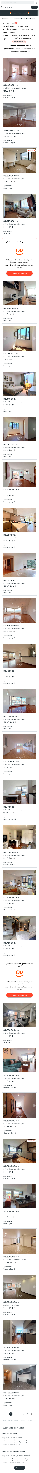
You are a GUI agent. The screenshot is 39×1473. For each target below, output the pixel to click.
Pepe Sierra (29, 1420)
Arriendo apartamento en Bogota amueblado (15, 1441)
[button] (19, 41)
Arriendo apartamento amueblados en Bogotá (16, 1455)
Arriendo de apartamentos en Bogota (16, 1420)
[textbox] (17, 3)
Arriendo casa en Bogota (9, 1439)
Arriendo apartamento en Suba (11, 1445)
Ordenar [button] (5, 7)
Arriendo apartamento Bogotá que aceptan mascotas (18, 1457)
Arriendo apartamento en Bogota (12, 1437)
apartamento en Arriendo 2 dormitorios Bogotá (16, 1461)
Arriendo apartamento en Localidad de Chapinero (17, 1443)
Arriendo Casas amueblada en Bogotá (13, 1463)
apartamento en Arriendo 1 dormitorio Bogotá (16, 1459)
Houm (4, 1420)
